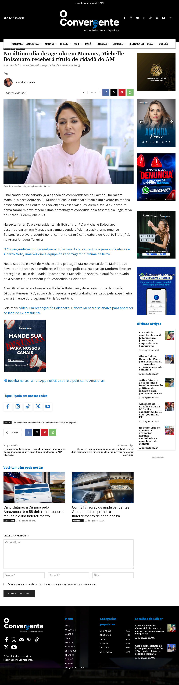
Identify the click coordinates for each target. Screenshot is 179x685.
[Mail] (137, 18)
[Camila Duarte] (8, 82)
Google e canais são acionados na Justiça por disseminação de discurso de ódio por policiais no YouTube (102, 452)
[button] (171, 18)
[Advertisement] (158, 511)
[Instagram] (131, 18)
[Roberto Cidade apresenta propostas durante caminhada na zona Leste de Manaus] (169, 430)
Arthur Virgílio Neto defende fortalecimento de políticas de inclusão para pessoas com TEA (151, 387)
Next (171, 122)
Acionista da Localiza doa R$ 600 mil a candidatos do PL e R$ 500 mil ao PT (150, 410)
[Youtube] (163, 18)
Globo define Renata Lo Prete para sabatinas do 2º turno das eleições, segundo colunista (151, 363)
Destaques (9, 49)
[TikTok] (150, 18)
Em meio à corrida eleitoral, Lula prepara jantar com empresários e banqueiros (150, 339)
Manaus (20, 49)
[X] (157, 18)
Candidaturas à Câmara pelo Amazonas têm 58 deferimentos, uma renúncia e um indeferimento (33, 511)
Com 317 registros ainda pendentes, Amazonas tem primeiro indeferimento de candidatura (101, 511)
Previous (141, 122)
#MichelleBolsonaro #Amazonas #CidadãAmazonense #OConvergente (45, 422)
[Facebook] (124, 18)
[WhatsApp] (130, 92)
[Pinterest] (144, 18)
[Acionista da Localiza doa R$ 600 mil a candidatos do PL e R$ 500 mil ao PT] (169, 406)
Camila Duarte (25, 82)
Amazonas (9, 521)
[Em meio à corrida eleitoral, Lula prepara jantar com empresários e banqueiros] (169, 335)
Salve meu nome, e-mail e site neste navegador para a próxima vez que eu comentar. (52, 584)
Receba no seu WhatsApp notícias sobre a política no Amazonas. (56, 381)
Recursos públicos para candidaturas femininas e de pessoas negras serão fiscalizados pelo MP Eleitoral (34, 452)
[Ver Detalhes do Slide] (156, 123)
